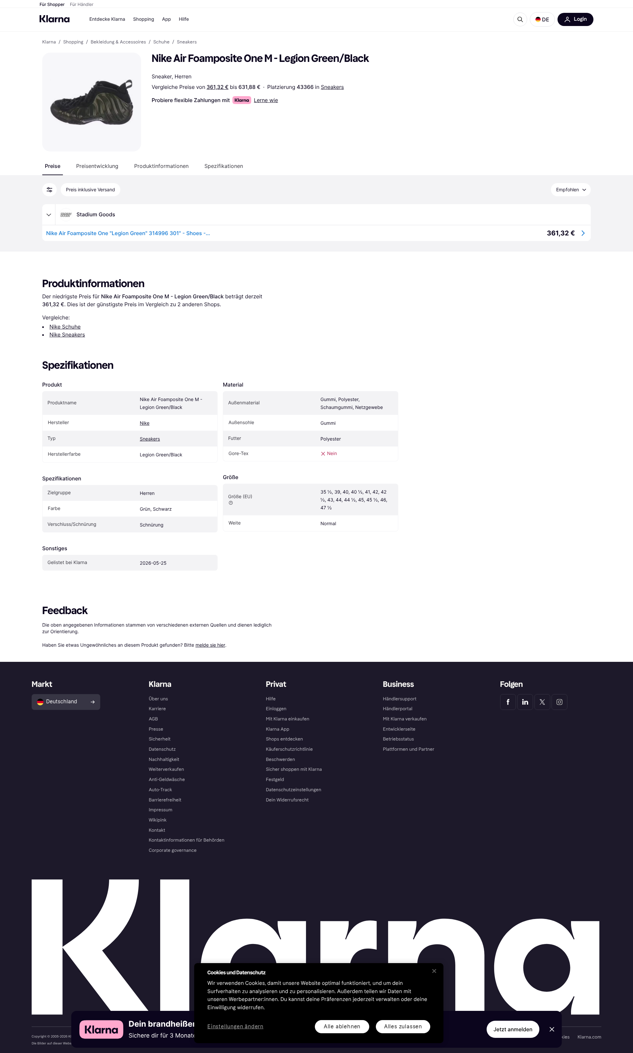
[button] (542, 19)
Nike (144, 423)
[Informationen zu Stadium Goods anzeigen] (48, 214)
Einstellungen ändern (235, 1027)
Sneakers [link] (187, 42)
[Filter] (49, 189)
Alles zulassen (403, 1026)
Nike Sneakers (67, 334)
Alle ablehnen (342, 1026)
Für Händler (81, 4)
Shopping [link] (73, 42)
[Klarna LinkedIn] (525, 702)
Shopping (143, 19)
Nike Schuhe (65, 326)
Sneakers (332, 87)
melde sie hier (210, 645)
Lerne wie (266, 100)
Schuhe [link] (161, 42)
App (166, 19)
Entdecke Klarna (107, 19)
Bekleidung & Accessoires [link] (118, 42)
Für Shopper (52, 4)
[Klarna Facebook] (508, 702)
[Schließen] (434, 971)
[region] (318, 1003)
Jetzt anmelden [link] (513, 1029)
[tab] (52, 166)
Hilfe (184, 19)
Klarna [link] (49, 42)
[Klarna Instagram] (559, 702)
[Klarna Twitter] (542, 702)
